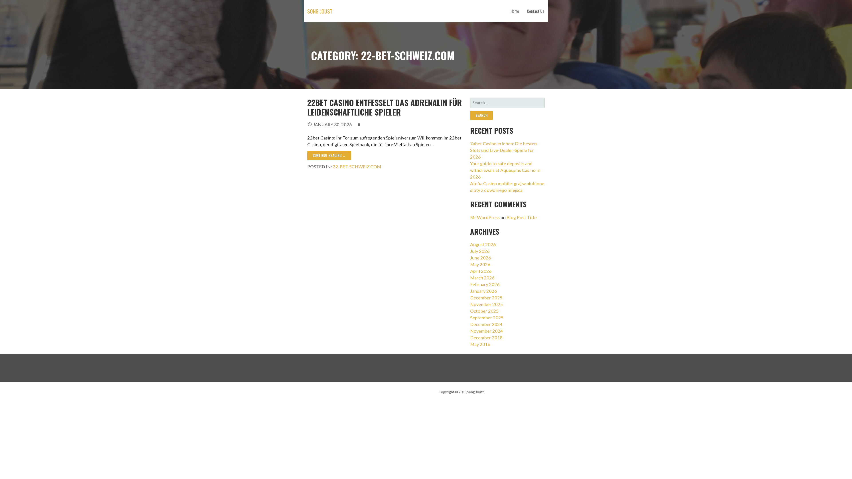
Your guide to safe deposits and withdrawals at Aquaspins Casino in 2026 (505, 170)
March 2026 (482, 277)
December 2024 (486, 324)
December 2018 (486, 337)
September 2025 (487, 317)
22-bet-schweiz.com (357, 166)
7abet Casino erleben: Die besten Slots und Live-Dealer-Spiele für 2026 (503, 150)
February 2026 (485, 284)
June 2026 (480, 257)
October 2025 (484, 311)
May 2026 (480, 264)
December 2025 (486, 297)
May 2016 (480, 344)
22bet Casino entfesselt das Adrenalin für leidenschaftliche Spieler (384, 107)
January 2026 (483, 291)
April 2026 (481, 271)
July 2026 (480, 251)
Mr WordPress (485, 217)
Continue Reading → (329, 155)
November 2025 (486, 304)
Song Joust (319, 11)
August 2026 (483, 244)
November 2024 (486, 331)
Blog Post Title (522, 217)
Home (515, 11)
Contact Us (535, 11)
